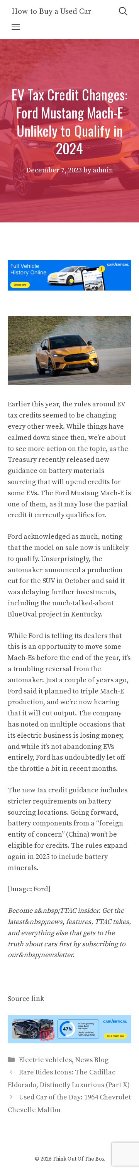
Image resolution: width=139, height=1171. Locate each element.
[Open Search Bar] (123, 12)
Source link (26, 998)
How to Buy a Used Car (52, 12)
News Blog (91, 1060)
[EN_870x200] (69, 1041)
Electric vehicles (45, 1060)
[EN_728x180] (69, 288)
